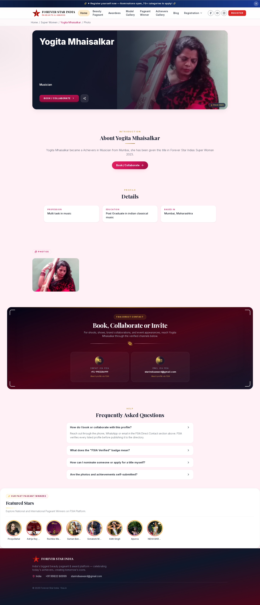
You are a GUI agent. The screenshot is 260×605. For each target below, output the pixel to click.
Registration (191, 12)
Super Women (49, 22)
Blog (176, 12)
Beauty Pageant (98, 13)
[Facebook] (210, 13)
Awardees (114, 12)
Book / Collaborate (57, 98)
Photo (87, 22)
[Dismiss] (256, 4)
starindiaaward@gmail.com (86, 576)
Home (83, 12)
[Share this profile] (84, 98)
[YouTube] (217, 13)
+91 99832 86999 (56, 576)
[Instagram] (224, 13)
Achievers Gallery (162, 13)
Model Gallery (130, 13)
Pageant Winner (145, 13)
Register (237, 13)
